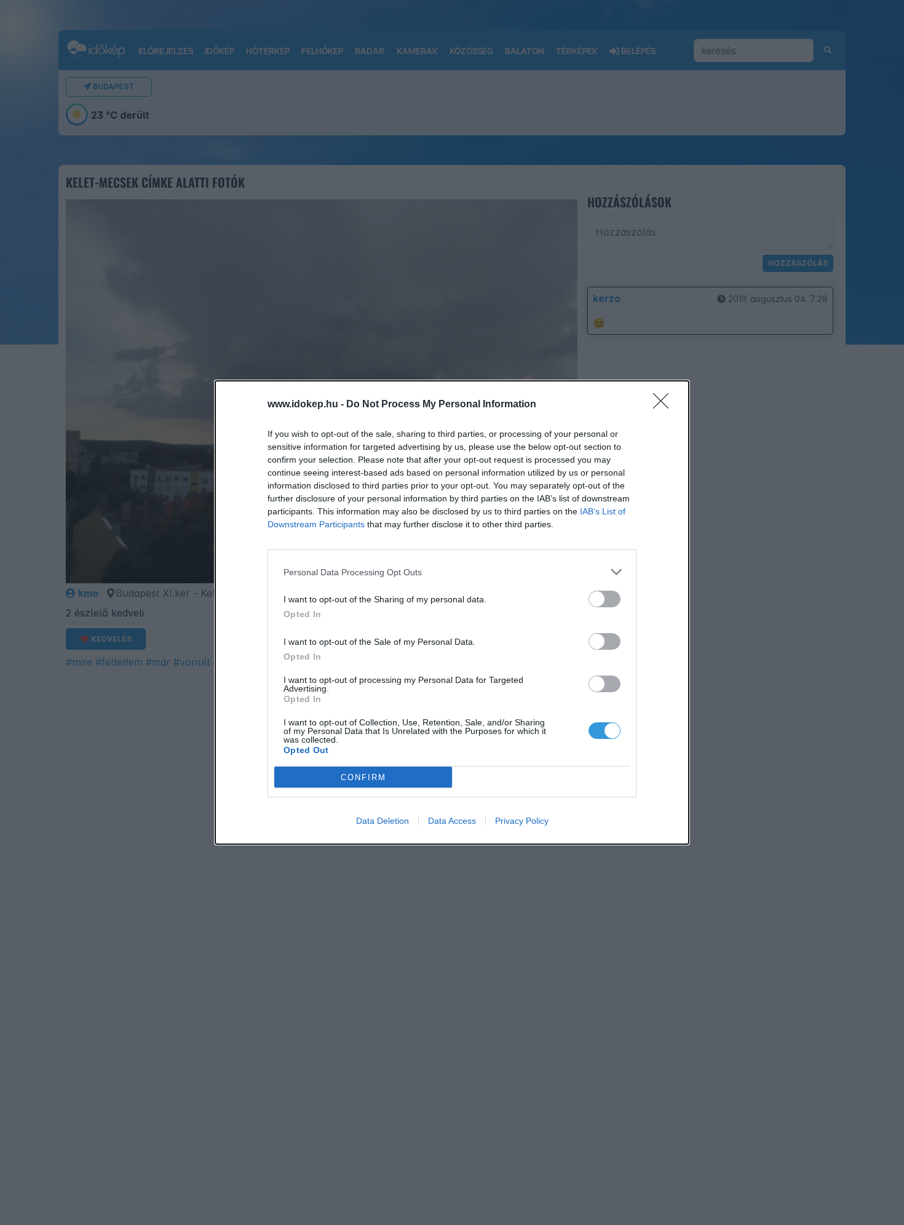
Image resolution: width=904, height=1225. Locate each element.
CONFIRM (363, 777)
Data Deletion (382, 821)
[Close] (664, 405)
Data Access (452, 821)
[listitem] (452, 571)
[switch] (605, 599)
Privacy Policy (522, 821)
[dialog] (452, 612)
